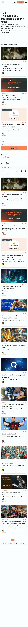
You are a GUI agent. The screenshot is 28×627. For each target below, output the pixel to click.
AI (23, 171)
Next (16, 543)
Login (14, 2)
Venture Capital (5, 174)
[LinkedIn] (3, 157)
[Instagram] (9, 157)
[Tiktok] (5, 157)
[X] (1, 157)
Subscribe (21, 2)
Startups (4, 171)
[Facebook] (7, 157)
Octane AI (18, 171)
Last (23, 543)
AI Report (11, 171)
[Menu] (26, 2)
